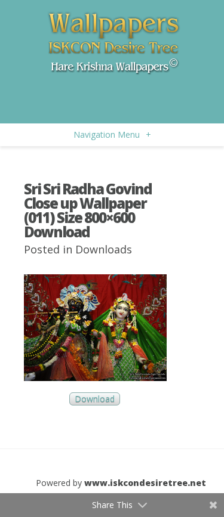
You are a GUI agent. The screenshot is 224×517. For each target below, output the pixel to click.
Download (95, 399)
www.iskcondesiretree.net (145, 482)
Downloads (103, 249)
